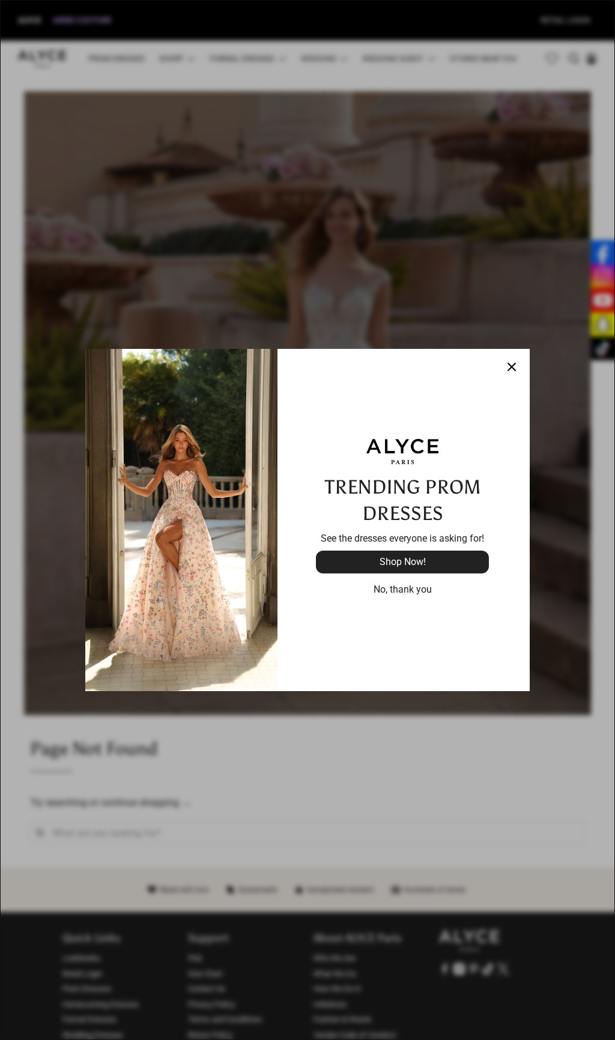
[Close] (511, 366)
